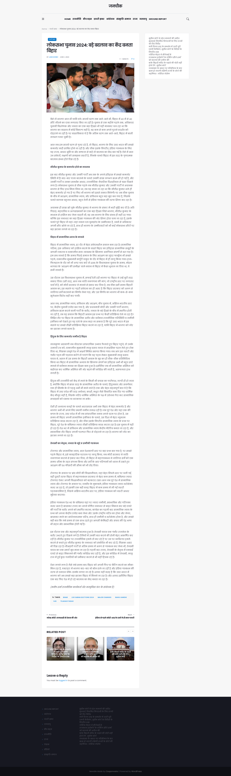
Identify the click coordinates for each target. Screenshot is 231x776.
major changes (104, 597)
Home (67, 19)
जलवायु (143, 19)
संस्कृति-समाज (123, 19)
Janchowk (53, 57)
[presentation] (128, 631)
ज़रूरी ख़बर (99, 19)
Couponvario (112, 771)
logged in (63, 680)
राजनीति (77, 19)
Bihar (65, 597)
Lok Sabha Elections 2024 (83, 597)
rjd (55, 601)
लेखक (46, 744)
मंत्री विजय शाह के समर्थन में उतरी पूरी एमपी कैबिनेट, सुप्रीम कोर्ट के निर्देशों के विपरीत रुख (60, 653)
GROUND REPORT (51, 709)
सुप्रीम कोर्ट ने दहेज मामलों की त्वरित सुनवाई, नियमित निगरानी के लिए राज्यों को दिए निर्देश (165, 41)
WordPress (136, 771)
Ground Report (158, 19)
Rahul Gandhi (121, 597)
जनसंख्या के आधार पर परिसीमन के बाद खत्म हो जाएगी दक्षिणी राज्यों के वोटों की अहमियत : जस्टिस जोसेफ (165, 71)
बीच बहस (87, 19)
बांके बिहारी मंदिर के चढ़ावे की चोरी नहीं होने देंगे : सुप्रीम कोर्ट (120, 654)
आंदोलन (110, 19)
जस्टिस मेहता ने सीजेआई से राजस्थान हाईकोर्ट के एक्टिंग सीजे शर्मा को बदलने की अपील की (90, 653)
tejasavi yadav (67, 601)
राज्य (135, 19)
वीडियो (47, 749)
